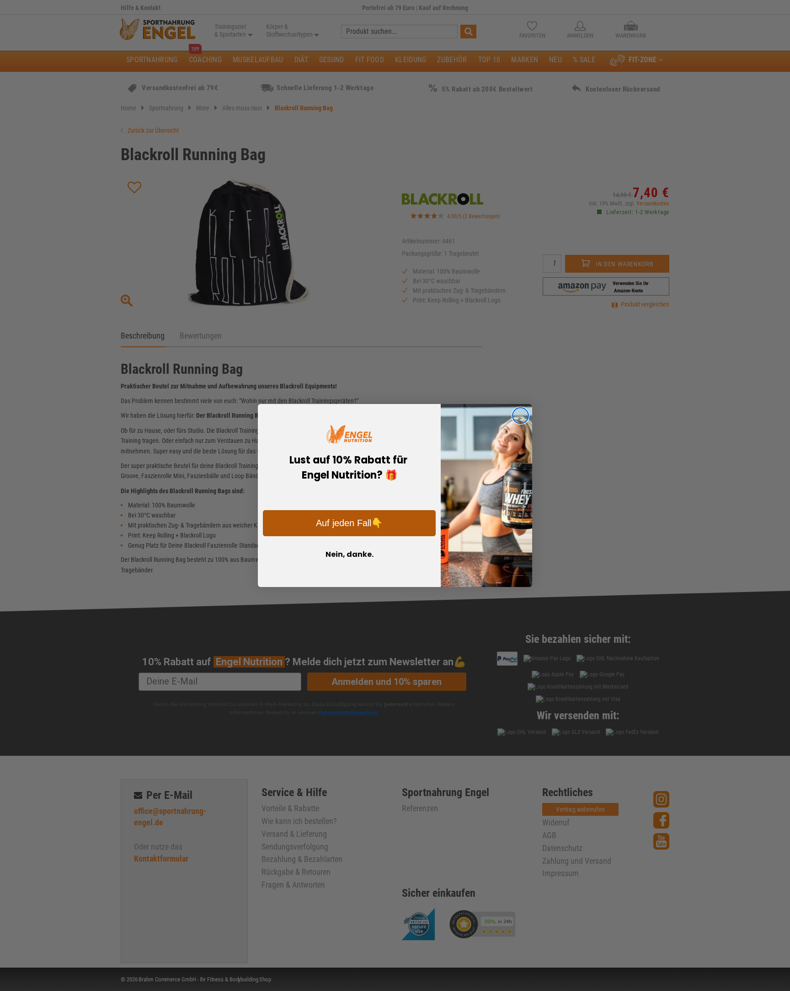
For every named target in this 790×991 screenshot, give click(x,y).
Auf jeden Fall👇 (349, 523)
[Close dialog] (520, 416)
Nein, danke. (350, 554)
